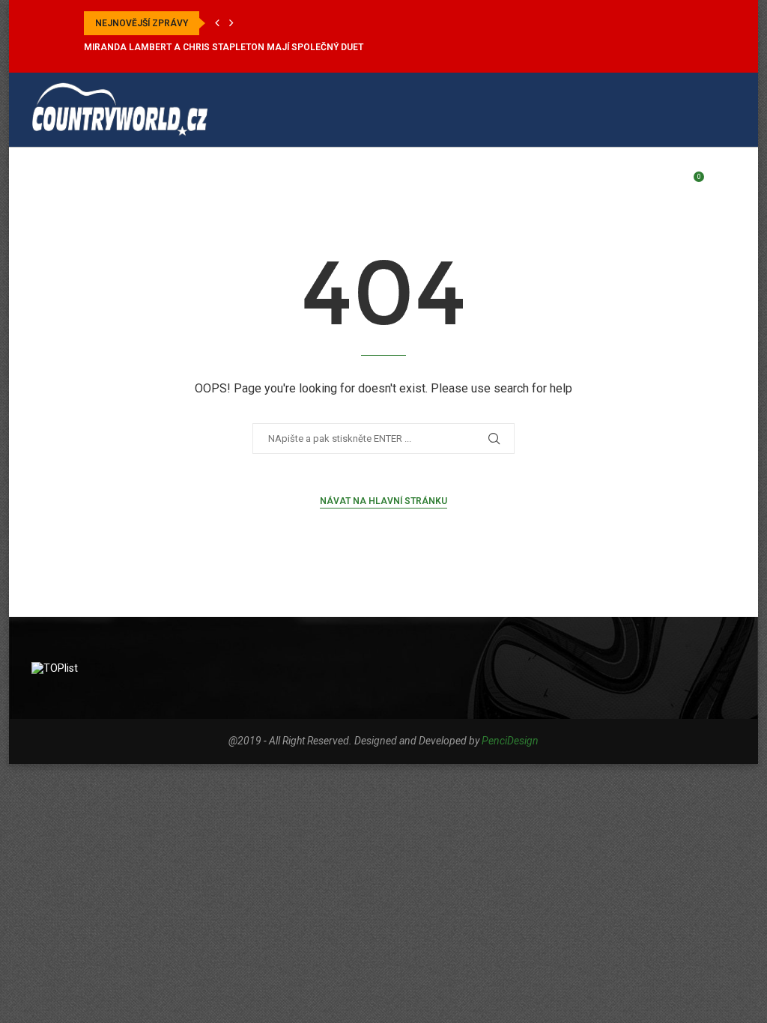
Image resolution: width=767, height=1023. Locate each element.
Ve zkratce (155, 184)
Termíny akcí (241, 184)
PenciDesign (510, 741)
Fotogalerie (538, 184)
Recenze (320, 184)
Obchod (613, 184)
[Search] (728, 184)
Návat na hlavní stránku (383, 501)
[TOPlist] (54, 668)
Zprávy (84, 184)
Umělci (464, 184)
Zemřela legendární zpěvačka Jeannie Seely (194, 47)
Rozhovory (394, 184)
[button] (217, 23)
